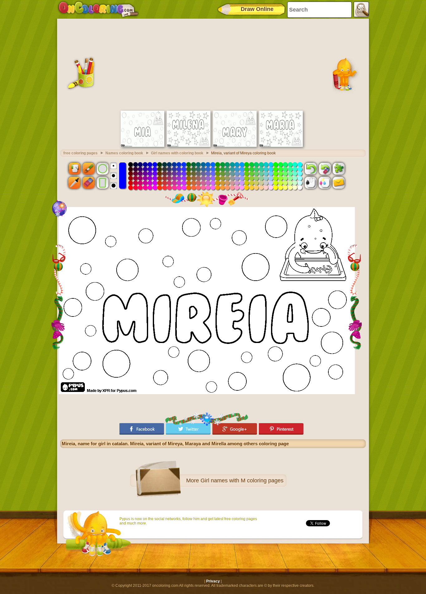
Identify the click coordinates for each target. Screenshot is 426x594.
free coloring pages (80, 153)
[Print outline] (311, 183)
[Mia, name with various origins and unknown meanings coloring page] (142, 145)
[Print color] (325, 183)
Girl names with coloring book (177, 153)
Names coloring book (124, 153)
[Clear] (324, 168)
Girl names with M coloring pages (242, 480)
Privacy (213, 581)
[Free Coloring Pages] (98, 9)
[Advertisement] (213, 64)
